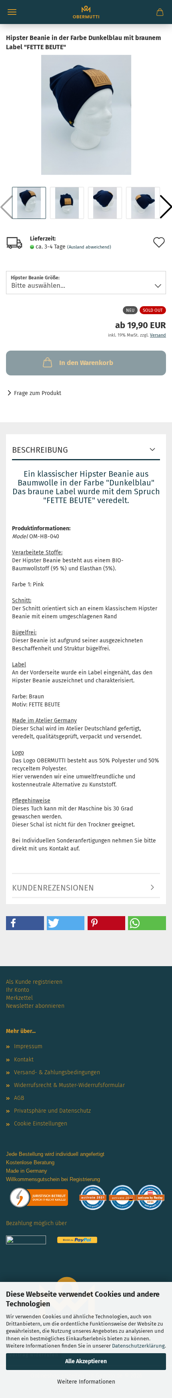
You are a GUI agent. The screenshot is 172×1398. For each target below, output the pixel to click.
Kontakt (24, 1059)
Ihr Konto (17, 990)
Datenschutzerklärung (138, 1346)
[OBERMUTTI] (86, 12)
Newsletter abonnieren (35, 1006)
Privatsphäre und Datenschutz (52, 1110)
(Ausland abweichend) (89, 247)
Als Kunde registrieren (34, 982)
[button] (25, 923)
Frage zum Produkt (37, 393)
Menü (12, 12)
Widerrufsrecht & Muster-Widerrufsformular (69, 1085)
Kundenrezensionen (53, 888)
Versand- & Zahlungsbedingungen (57, 1072)
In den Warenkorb (86, 363)
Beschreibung (40, 450)
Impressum (28, 1046)
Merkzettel (19, 998)
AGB (19, 1098)
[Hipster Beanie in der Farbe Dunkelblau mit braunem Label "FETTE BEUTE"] (86, 114)
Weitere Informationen (86, 1381)
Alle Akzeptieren (86, 1361)
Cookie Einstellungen (40, 1123)
